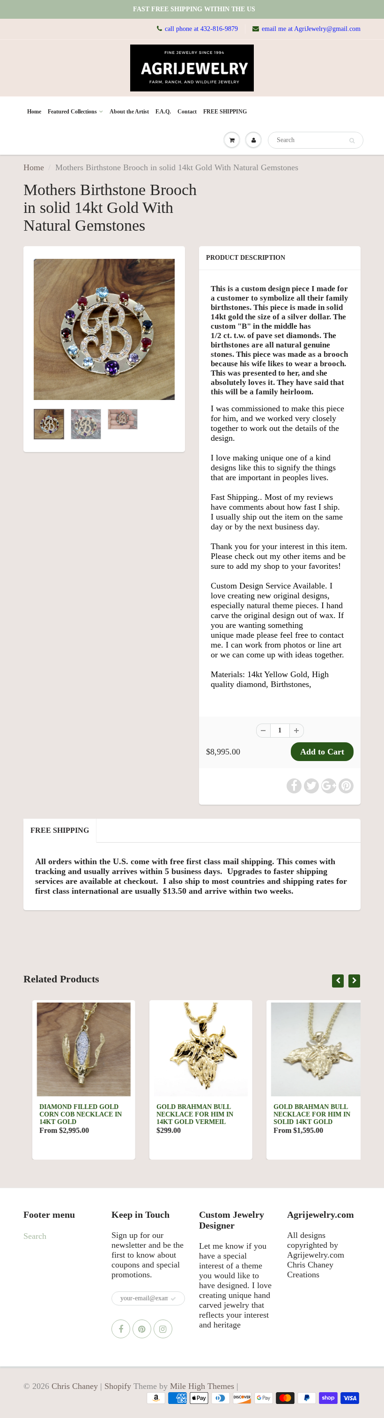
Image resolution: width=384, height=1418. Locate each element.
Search (34, 1236)
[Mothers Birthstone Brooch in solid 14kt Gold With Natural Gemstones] (104, 329)
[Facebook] (120, 1329)
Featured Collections (72, 111)
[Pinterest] (142, 1329)
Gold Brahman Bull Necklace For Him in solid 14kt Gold (303, 1114)
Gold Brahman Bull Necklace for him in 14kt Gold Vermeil (186, 1114)
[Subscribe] (173, 1298)
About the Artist (129, 111)
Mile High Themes (202, 1386)
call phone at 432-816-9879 (201, 28)
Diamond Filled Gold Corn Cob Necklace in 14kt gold (71, 1114)
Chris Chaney (75, 1386)
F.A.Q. (163, 111)
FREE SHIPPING (225, 111)
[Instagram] (163, 1329)
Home (34, 111)
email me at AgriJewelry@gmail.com (311, 28)
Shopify (117, 1386)
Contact (187, 111)
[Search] (352, 140)
